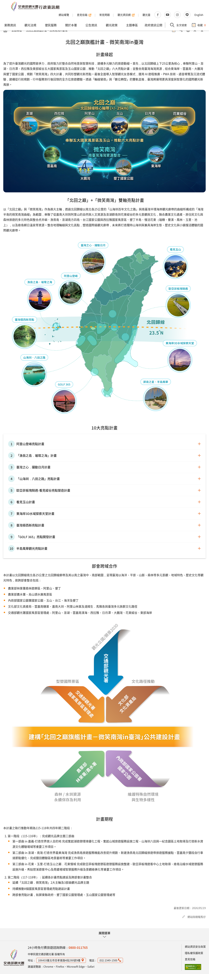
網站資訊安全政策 (195, 946)
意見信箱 (190, 959)
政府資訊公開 (153, 25)
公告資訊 (91, 25)
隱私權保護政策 (194, 953)
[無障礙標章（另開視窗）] (193, 967)
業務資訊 (10, 25)
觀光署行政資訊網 (13, 957)
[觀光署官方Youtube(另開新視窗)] (167, 14)
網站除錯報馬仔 (196, 917)
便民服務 (51, 25)
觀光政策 (112, 25)
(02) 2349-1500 (108, 960)
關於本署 (71, 25)
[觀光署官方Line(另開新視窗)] (187, 14)
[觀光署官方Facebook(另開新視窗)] (157, 14)
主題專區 (132, 25)
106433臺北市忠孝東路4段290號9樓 (59, 960)
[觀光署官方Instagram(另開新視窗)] (177, 14)
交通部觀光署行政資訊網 (35, 6)
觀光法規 (30, 25)
